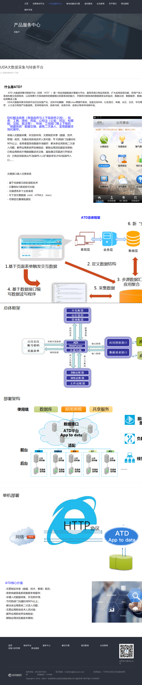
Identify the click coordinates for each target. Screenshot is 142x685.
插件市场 (28, 10)
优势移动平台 (38, 4)
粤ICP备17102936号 (91, 678)
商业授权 (125, 4)
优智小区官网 (14, 648)
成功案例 (88, 4)
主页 (26, 4)
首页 (10, 645)
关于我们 (113, 4)
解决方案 (66, 645)
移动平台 (27, 645)
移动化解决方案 (73, 4)
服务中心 (46, 645)
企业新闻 (100, 4)
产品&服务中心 (55, 4)
